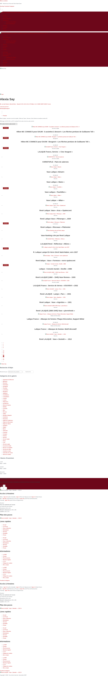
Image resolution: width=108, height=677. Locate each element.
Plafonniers (5, 401)
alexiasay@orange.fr (5, 108)
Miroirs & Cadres (7, 405)
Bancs (4, 428)
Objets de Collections (8, 420)
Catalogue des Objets (11, 22)
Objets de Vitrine (7, 423)
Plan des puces (6, 558)
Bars (4, 410)
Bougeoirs (5, 391)
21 (3, 352)
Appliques (5, 393)
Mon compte (6, 564)
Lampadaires (6, 396)
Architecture (6, 403)
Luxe (4, 442)
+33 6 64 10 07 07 (4, 106)
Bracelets (5, 383)
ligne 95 (22, 498)
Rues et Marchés (7, 18)
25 (3, 359)
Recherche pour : (4, 371)
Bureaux (5, 411)
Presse (4, 28)
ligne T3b (7, 500)
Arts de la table (6, 444)
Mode (4, 440)
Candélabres (6, 394)
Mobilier (5, 406)
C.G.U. (4, 561)
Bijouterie (5, 381)
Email (1, 485)
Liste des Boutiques (10, 23)
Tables (4, 413)
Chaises (5, 435)
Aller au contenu (4, 0)
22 (3, 354)
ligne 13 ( (6, 496)
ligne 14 (34, 496)
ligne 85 (4, 498)
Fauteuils (5, 432)
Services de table (7, 449)
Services (5, 25)
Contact (5, 30)
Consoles (5, 408)
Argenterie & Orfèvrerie (8, 379)
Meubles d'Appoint (7, 415)
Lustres (4, 400)
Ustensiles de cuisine (8, 452)
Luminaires (5, 389)
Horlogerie (5, 386)
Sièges (4, 427)
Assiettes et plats (7, 451)
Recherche (28, 371)
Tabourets (5, 430)
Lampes (5, 398)
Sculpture (5, 425)
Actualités (5, 27)
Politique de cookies (7, 563)
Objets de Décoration (8, 422)
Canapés (5, 434)
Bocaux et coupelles (7, 447)
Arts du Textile (6, 439)
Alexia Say (3, 363)
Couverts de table (7, 445)
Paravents (5, 418)
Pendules (5, 388)
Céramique (5, 384)
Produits (5, 115)
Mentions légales (7, 559)
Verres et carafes (7, 454)
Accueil (4, 15)
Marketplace (6, 20)
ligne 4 (18, 496)
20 (3, 351)
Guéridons (5, 417)
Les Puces (5, 16)
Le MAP (5, 554)
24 (3, 357)
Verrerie (5, 437)
